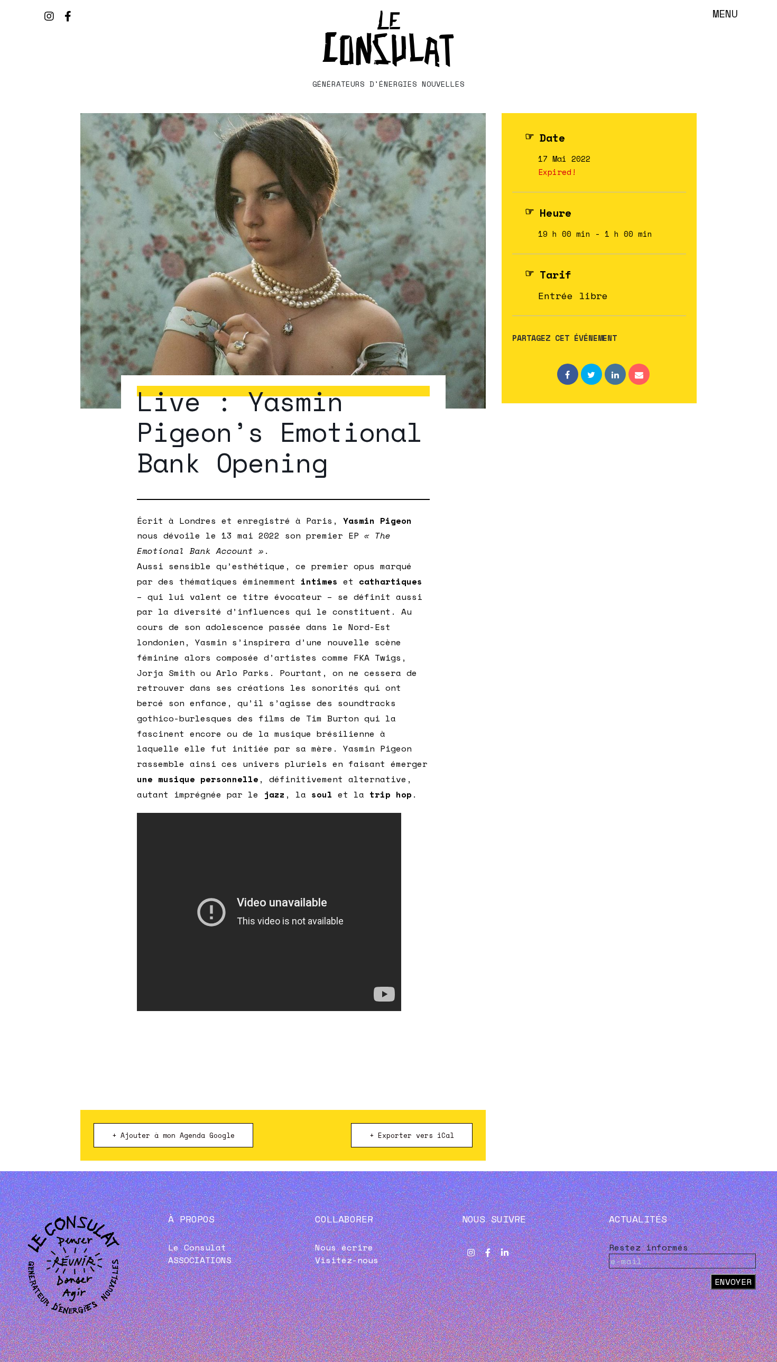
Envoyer (733, 1281)
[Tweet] (591, 374)
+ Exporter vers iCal (411, 1135)
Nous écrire (344, 1247)
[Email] (639, 374)
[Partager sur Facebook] (567, 374)
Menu (725, 13)
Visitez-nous (346, 1260)
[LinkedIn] (615, 374)
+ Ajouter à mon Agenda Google (173, 1135)
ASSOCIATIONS (200, 1260)
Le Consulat (197, 1247)
